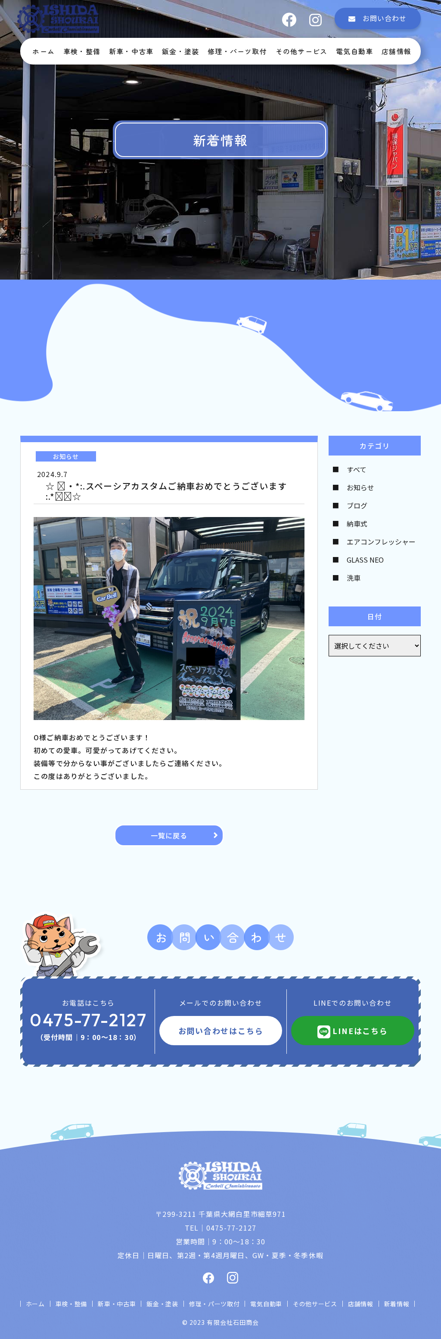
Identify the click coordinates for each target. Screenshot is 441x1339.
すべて (356, 469)
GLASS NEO (365, 559)
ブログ (357, 505)
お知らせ (360, 487)
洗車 (353, 578)
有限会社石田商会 (232, 1322)
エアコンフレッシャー (381, 541)
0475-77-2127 (88, 1020)
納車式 (357, 523)
